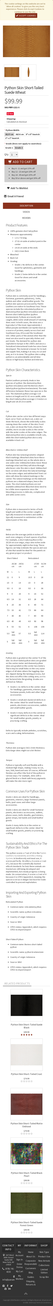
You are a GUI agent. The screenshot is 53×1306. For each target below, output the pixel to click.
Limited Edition (44, 1271)
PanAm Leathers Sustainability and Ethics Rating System (26, 856)
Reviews (26, 218)
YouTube (5, 1288)
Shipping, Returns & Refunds (31, 1284)
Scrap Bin (44, 1277)
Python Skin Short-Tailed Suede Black (26, 1026)
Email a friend (15, 196)
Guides (30, 1277)
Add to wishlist (19, 188)
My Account (20, 1254)
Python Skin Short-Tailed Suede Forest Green (26, 1224)
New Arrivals (44, 1260)
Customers (30, 1268)
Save (11, 113)
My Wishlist (19, 1277)
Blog (31, 1272)
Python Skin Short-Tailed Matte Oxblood (27, 1125)
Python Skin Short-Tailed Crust (26, 1073)
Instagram (3, 1285)
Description (26, 205)
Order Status (19, 1266)
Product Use (44, 1256)
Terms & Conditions (43, 1302)
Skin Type (44, 1252)
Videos (26, 211)
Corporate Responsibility (30, 1262)
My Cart (19, 1271)
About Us (30, 1256)
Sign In (19, 1259)
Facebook (7, 1285)
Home (31, 1252)
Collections (44, 1265)
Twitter (11, 1285)
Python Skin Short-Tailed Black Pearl (26, 1174)
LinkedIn (9, 1288)
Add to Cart (22, 162)
